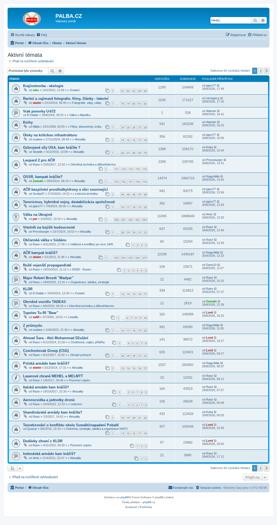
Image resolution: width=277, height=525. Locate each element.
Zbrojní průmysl (80, 354)
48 (145, 194)
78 (122, 103)
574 (123, 258)
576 (138, 258)
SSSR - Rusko (81, 269)
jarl (35, 218)
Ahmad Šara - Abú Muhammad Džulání (55, 338)
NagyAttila (212, 176)
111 (116, 169)
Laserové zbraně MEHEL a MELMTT (53, 376)
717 (130, 182)
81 (139, 103)
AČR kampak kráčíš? (40, 253)
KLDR (27, 289)
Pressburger (214, 159)
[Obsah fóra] (32, 17)
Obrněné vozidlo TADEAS (44, 302)
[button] (266, 71)
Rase (36, 164)
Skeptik (37, 151)
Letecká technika (86, 193)
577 (145, 258)
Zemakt (38, 181)
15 (128, 140)
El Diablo (32, 115)
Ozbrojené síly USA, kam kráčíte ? (51, 148)
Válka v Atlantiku (80, 115)
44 (122, 194)
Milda (36, 126)
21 (139, 418)
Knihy (28, 122)
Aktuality (80, 139)
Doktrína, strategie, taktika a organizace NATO (97, 428)
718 (138, 182)
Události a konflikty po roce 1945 (91, 244)
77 (145, 368)
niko (36, 90)
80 (134, 103)
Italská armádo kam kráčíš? (46, 387)
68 (134, 153)
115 (145, 169)
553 (138, 220)
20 (145, 207)
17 (139, 140)
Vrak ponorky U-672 (39, 111)
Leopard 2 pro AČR (39, 160)
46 (134, 194)
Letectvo (76, 404)
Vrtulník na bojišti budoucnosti (49, 227)
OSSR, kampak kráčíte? (42, 177)
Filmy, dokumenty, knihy (86, 126)
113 (130, 169)
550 (116, 220)
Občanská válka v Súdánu (44, 240)
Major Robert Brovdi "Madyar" (48, 278)
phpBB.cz (149, 502)
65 (145, 91)
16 (134, 140)
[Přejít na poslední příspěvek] (218, 85)
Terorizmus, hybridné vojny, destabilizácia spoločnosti (69, 202)
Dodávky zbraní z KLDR (42, 441)
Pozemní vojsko (79, 380)
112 (123, 169)
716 (123, 182)
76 (139, 368)
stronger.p (212, 98)
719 (145, 182)
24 (122, 127)
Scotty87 (38, 193)
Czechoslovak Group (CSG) (46, 351)
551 (123, 220)
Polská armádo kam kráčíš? (46, 363)
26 (134, 127)
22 (145, 418)
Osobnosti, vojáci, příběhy (88, 342)
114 (138, 169)
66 (122, 153)
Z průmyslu (32, 325)
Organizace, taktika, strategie (90, 282)
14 (122, 140)
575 (130, 258)
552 (130, 220)
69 (139, 153)
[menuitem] (41, 35)
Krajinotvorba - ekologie (43, 86)
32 (145, 232)
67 (128, 153)
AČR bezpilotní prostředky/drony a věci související (65, 189)
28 (145, 127)
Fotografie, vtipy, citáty (86, 102)
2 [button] (261, 70)
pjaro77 (211, 85)
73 (122, 368)
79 (128, 103)
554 (145, 220)
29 (128, 232)
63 (134, 91)
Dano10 (211, 264)
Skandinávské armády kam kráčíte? (52, 412)
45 (128, 194)
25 (128, 127)
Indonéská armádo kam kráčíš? (49, 454)
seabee (37, 139)
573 (116, 258)
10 (145, 318)
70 (145, 153)
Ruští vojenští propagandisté (47, 265)
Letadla (73, 317)
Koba (209, 147)
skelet (37, 102)
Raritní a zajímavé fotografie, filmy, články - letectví (65, 99)
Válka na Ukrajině (37, 215)
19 (139, 207)
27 (139, 127)
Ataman (211, 111)
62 (128, 91)
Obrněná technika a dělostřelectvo (93, 164)
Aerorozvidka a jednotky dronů (49, 400)
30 (134, 232)
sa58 (36, 317)
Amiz (209, 214)
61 (122, 91)
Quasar (32, 428)
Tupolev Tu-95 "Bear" (40, 313)
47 (139, 194)
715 (116, 182)
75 (134, 368)
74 (128, 368)
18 (145, 140)
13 (122, 294)
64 (139, 91)
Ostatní (75, 90)
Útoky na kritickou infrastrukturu (50, 135)
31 (139, 232)
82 (145, 103)
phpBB (124, 497)
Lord (209, 312)
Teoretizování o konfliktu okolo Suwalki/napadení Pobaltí (71, 425)
